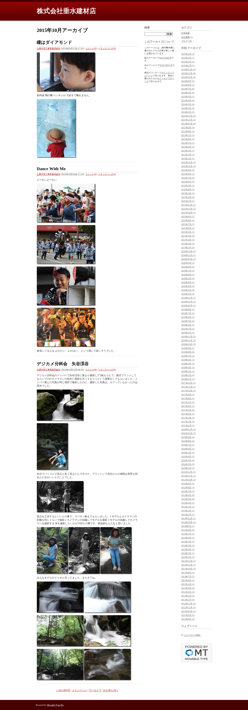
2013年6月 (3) (188, 580)
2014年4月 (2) (188, 545)
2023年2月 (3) (188, 154)
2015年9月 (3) (188, 483)
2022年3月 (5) (188, 193)
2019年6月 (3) (188, 317)
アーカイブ (95, 690)
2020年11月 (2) (188, 255)
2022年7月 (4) (188, 178)
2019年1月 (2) (188, 332)
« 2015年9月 (63, 690)
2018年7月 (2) (188, 356)
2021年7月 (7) (188, 224)
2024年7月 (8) (188, 89)
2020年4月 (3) (188, 282)
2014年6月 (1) (188, 538)
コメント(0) (91, 48)
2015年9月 (166, 58)
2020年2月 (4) (188, 290)
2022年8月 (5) (188, 174)
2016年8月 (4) (188, 441)
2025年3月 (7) (188, 58)
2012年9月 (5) (188, 615)
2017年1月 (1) (188, 425)
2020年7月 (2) (188, 271)
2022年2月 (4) (188, 197)
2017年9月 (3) (188, 394)
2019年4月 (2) (188, 325)
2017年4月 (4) (188, 414)
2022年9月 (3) (188, 170)
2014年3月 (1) (188, 549)
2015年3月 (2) (188, 507)
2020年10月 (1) (188, 259)
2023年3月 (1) (188, 151)
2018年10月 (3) (188, 344)
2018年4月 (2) (188, 367)
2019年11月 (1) (188, 302)
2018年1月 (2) (188, 379)
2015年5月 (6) (188, 499)
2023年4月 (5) (188, 147)
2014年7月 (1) (188, 534)
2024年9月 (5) (188, 81)
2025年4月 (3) (188, 54)
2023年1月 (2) (188, 158)
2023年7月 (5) (188, 135)
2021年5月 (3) (188, 232)
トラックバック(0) (107, 48)
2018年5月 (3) (188, 363)
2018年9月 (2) (188, 348)
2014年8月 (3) (188, 530)
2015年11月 (167, 65)
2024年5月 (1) (188, 96)
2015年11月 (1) (188, 476)
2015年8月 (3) (188, 487)
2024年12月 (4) (188, 69)
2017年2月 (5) (188, 422)
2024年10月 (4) (188, 77)
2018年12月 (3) (188, 336)
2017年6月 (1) (188, 406)
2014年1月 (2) (188, 557)
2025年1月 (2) (188, 65)
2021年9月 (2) (188, 216)
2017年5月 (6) (188, 410)
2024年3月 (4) (188, 104)
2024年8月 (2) (188, 85)
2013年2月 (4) (188, 596)
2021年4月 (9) (188, 236)
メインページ (79, 690)
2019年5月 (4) (188, 321)
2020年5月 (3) (188, 278)
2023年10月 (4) (188, 123)
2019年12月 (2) (188, 298)
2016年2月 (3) (188, 464)
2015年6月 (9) (188, 495)
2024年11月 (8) (188, 73)
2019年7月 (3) (188, 313)
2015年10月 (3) (188, 480)
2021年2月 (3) (188, 243)
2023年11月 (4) (188, 120)
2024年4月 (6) (188, 100)
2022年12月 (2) (188, 162)
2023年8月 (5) (188, 131)
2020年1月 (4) (188, 294)
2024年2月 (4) (188, 108)
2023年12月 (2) (188, 116)
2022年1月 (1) (188, 201)
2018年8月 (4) (188, 352)
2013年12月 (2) (188, 561)
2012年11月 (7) (188, 607)
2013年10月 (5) (188, 569)
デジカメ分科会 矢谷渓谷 (63, 363)
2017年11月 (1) (188, 387)
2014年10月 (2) (188, 522)
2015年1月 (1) (188, 514)
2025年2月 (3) (188, 62)
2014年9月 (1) (188, 526)
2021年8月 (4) (188, 220)
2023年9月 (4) (188, 127)
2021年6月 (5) (188, 228)
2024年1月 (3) (188, 112)
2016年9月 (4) (188, 437)
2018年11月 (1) (188, 340)
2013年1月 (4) (188, 600)
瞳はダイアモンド (54, 42)
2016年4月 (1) (188, 456)
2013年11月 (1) (188, 565)
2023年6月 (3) (188, 139)
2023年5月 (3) (188, 143)
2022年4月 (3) (188, 189)
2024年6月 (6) (188, 93)
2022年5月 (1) (188, 185)
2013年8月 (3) (188, 572)
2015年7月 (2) (188, 491)
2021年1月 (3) (188, 247)
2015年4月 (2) (188, 503)
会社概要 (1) (187, 37)
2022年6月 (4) (188, 182)
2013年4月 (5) (188, 588)
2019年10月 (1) (188, 305)
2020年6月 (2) (188, 274)
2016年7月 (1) (188, 445)
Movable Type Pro (55, 705)
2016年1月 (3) (188, 468)
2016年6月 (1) (188, 449)
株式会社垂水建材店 (66, 11)
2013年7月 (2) (188, 576)
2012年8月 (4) (188, 619)
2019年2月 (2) (188, 329)
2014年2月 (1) (188, 553)
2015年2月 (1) (188, 511)
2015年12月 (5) (188, 472)
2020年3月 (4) (188, 286)
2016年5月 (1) (188, 452)
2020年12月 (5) (188, 251)
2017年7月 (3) (188, 402)
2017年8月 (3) (188, 398)
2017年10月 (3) (188, 391)
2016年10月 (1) (188, 433)
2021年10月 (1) (188, 213)
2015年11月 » (110, 690)
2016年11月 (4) (188, 429)
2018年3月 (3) (188, 371)
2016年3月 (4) (188, 460)
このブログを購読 (192, 635)
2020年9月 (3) (188, 263)
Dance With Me (51, 168)
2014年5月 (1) (188, 541)
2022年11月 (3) (188, 166)
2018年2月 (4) (188, 375)
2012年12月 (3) (188, 603)
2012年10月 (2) (188, 611)
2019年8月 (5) (188, 309)
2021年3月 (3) (188, 240)
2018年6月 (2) (188, 360)
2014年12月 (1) (188, 518)
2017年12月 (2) (188, 383)
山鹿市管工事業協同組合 (48, 48)
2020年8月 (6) (188, 267)
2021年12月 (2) (188, 205)
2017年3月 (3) (188, 418)
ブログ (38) (186, 41)
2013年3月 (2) (188, 592)
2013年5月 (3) (188, 584)
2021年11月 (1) (188, 209)
